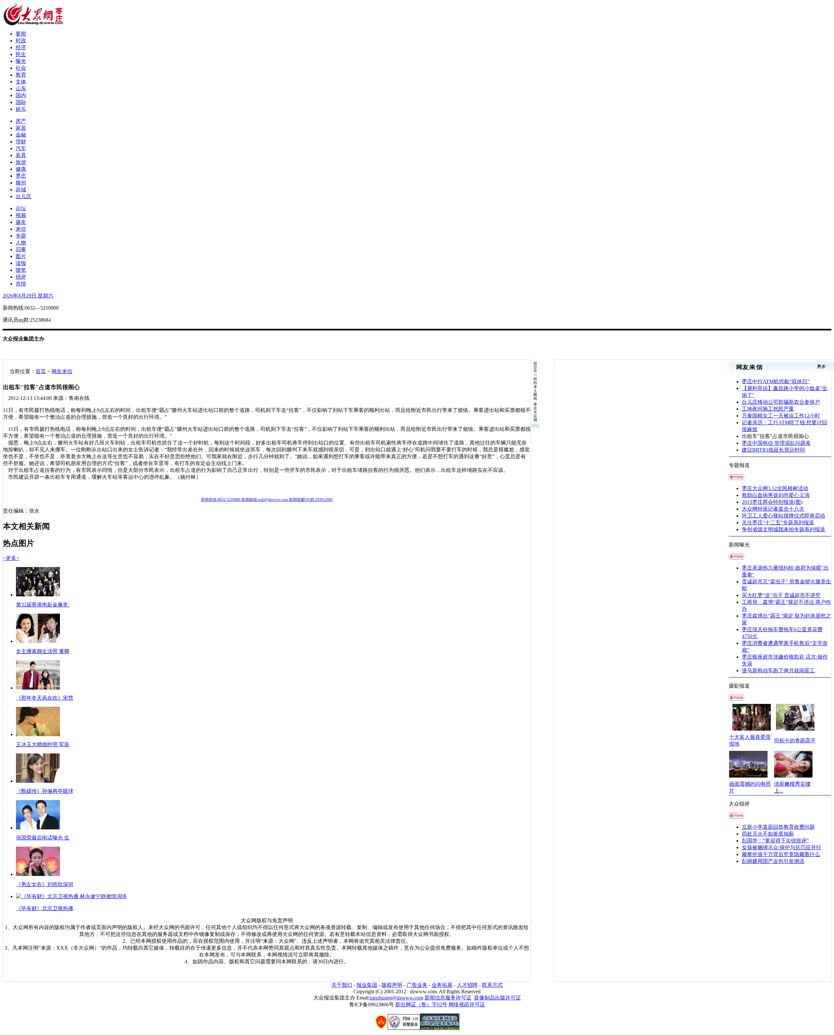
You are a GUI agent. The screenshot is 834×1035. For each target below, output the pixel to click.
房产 (21, 121)
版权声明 (391, 985)
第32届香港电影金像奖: (42, 604)
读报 (21, 263)
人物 (21, 242)
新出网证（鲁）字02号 (421, 1004)
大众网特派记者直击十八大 (773, 509)
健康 (21, 169)
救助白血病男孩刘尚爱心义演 (776, 495)
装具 (21, 155)
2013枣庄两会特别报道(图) (772, 502)
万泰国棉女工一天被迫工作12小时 (781, 415)
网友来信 (61, 371)
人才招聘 (467, 985)
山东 (21, 88)
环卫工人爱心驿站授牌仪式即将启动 (783, 515)
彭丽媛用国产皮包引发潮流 (773, 861)
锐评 (21, 277)
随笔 (21, 270)
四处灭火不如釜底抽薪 (768, 834)
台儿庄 (23, 196)
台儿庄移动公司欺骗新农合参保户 (781, 402)
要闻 (21, 33)
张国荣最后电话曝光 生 (42, 837)
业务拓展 (442, 985)
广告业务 (417, 985)
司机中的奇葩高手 (795, 740)
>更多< (11, 558)
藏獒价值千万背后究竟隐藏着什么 (781, 854)
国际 (21, 102)
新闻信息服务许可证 (447, 997)
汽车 (21, 148)
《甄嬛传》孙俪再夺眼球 (44, 791)
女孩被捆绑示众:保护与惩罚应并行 (781, 847)
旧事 (21, 249)
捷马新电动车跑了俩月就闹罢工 (778, 670)
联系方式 (492, 985)
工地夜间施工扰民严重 (768, 409)
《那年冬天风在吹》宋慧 (44, 698)
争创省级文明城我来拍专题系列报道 (783, 529)
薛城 (21, 189)
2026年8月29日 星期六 (28, 296)
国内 (21, 95)
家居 (21, 128)
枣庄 (21, 176)
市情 (21, 283)
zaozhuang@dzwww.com (396, 997)
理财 (21, 141)
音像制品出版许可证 (497, 997)
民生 (21, 54)
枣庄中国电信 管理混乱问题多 (776, 443)
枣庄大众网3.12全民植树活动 (775, 488)
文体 (21, 81)
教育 (21, 75)
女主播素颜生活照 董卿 (42, 651)
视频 (21, 215)
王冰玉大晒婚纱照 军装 (42, 744)
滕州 (21, 182)
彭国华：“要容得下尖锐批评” (775, 840)
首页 (41, 371)
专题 (21, 236)
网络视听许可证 (467, 1004)
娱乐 (21, 109)
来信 (21, 229)
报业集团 (366, 985)
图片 (21, 256)
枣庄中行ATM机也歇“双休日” (776, 381)
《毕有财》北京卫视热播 (44, 908)
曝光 (21, 61)
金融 (21, 135)
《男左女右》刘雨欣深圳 (44, 884)
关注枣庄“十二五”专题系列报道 (778, 522)
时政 (21, 40)
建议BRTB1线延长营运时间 (773, 450)
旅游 (21, 162)
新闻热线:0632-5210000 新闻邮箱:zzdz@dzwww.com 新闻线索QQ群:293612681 (267, 499)
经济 (21, 47)
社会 (21, 68)
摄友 (21, 222)
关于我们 (341, 985)
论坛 (21, 208)
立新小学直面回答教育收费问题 (778, 827)
